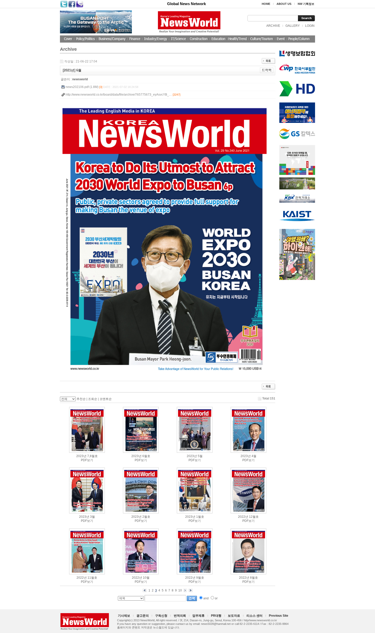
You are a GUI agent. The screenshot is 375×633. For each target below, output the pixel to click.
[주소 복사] (266, 70)
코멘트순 (105, 399)
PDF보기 (87, 460)
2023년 (81, 456)
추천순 (81, 399)
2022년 (243, 517)
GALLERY (292, 26)
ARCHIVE (273, 26)
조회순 (92, 399)
